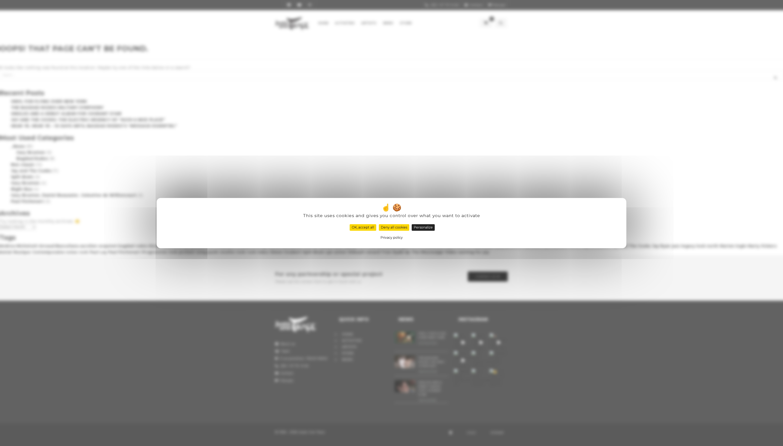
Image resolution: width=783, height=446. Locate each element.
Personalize (423, 227)
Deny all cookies (394, 227)
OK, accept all (363, 227)
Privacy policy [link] (391, 238)
